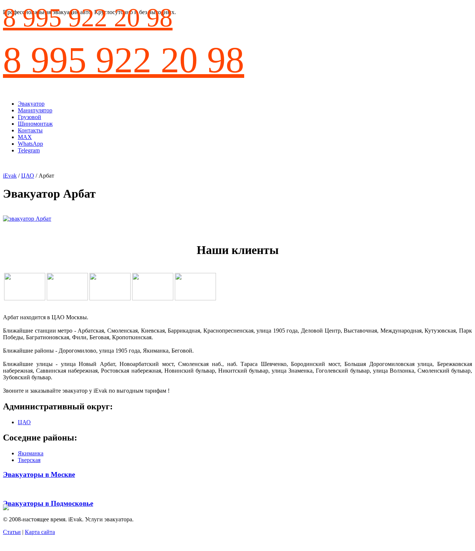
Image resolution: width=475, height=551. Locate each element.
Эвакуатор (31, 103)
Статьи (12, 532)
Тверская (29, 460)
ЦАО (27, 175)
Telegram (29, 150)
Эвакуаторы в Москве (39, 474)
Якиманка (30, 453)
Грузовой (29, 117)
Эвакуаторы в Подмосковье (48, 503)
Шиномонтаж (35, 124)
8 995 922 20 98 (88, 17)
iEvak (10, 175)
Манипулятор (35, 110)
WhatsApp (30, 144)
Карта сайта (40, 532)
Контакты (30, 130)
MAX (25, 137)
